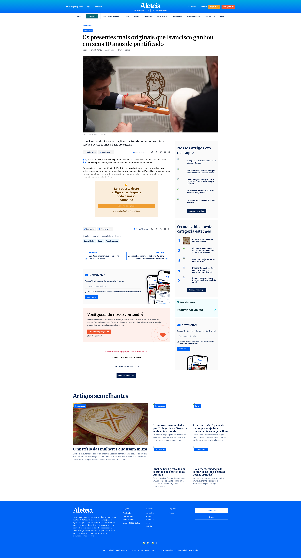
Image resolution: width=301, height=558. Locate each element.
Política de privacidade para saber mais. (128, 292)
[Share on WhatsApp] (169, 152)
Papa (100, 241)
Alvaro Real (109, 50)
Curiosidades (87, 25)
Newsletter (150, 513)
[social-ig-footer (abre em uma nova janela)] (157, 543)
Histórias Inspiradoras (111, 16)
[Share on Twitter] (161, 152)
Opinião (126, 16)
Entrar (204, 7)
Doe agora (227, 7)
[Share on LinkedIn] (156, 152)
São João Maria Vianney (159, 10)
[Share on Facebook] (152, 152)
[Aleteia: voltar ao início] (150, 5)
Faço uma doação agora (97, 331)
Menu (79, 16)
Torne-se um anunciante (165, 550)
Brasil (222, 16)
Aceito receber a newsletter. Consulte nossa (114, 292)
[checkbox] (85, 292)
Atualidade (148, 16)
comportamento (201, 449)
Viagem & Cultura (193, 16)
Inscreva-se (150, 520)
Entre (137, 211)
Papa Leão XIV (210, 16)
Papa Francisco (112, 241)
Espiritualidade (177, 16)
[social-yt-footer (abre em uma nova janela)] (144, 543)
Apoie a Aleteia (121, 550)
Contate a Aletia (181, 550)
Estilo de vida (162, 16)
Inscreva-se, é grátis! (126, 206)
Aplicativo (149, 516)
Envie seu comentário (126, 375)
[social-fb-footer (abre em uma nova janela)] (148, 543)
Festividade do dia (190, 310)
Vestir (148, 523)
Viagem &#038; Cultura (131, 523)
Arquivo (137, 16)
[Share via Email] (165, 152)
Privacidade (193, 550)
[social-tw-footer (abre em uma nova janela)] (153, 543)
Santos (197, 406)
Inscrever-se (91, 297)
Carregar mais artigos (196, 211)
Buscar (99, 7)
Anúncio (149, 526)
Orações (91, 16)
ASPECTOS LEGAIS (147, 550)
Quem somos (134, 550)
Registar (213, 7)
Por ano (171, 513)
